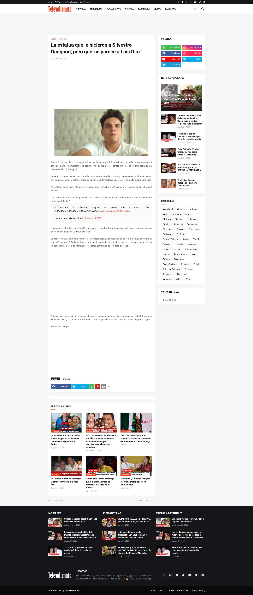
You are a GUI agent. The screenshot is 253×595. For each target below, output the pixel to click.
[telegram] (204, 2)
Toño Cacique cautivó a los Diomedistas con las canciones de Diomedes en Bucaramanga (135, 438)
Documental (192, 224)
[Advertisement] (126, 23)
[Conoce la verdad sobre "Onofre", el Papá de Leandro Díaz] (55, 522)
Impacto (177, 249)
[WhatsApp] (91, 386)
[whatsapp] (178, 2)
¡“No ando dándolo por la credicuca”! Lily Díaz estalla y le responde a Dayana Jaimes (132, 535)
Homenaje (62, 39)
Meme (194, 254)
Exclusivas (167, 234)
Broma (188, 214)
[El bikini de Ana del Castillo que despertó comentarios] (168, 183)
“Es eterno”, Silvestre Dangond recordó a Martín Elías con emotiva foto (135, 481)
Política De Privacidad (178, 590)
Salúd (196, 264)
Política (166, 259)
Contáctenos (85, 2)
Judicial (166, 254)
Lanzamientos (180, 254)
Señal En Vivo (113, 9)
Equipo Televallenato (70, 590)
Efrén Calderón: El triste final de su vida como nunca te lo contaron (188, 152)
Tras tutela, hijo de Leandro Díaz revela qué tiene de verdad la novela (189, 137)
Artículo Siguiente (145, 500)
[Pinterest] (97, 386)
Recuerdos (179, 259)
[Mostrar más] (109, 386)
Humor (166, 249)
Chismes (129, 9)
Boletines (176, 214)
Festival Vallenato (171, 239)
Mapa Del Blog (198, 590)
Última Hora (181, 274)
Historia (179, 244)
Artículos (193, 209)
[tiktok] (191, 2)
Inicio (50, 2)
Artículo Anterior (57, 500)
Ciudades (179, 219)
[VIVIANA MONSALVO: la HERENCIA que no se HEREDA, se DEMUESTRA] (168, 168)
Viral (188, 279)
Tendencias (96, 9)
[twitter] (200, 2)
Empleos (180, 229)
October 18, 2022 (93, 218)
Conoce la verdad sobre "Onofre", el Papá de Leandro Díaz (80, 520)
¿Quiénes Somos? (71, 2)
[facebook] (176, 575)
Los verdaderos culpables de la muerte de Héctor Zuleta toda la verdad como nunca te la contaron (189, 119)
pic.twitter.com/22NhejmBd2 (116, 211)
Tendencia (167, 274)
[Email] (103, 386)
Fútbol (196, 239)
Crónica (166, 224)
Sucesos (188, 269)
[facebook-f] (182, 2)
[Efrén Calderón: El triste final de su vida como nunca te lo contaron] (168, 152)
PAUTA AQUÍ (171, 9)
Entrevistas (194, 229)
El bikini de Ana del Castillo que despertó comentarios (187, 183)
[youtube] (195, 2)
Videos (157, 9)
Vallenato (167, 279)
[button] (195, 8)
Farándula (144, 9)
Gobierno (167, 244)
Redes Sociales (169, 264)
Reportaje (185, 264)
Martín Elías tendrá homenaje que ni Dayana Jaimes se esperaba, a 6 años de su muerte (100, 483)
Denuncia (178, 224)
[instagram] (186, 2)
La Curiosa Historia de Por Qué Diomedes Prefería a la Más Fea (66, 481)
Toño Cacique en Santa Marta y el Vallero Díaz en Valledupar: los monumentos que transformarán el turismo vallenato (101, 441)
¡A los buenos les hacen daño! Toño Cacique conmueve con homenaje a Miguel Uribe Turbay (65, 440)
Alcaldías (181, 209)
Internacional (191, 249)
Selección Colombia (172, 269)
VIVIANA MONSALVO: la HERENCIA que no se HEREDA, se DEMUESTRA (189, 167)
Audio (165, 214)
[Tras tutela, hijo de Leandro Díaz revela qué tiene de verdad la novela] (168, 137)
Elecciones (167, 229)
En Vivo (58, 2)
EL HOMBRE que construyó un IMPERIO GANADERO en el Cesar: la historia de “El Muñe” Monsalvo (134, 550)
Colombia (192, 219)
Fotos (186, 239)
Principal (81, 9)
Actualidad (168, 209)
